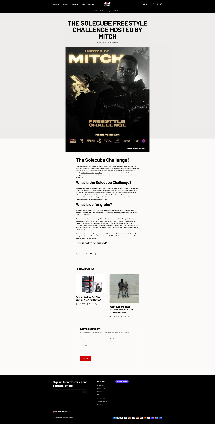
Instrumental (80, 197)
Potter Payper (85, 173)
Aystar (92, 173)
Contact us (100, 385)
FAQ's (83, 4)
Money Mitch (98, 173)
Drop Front (65, 4)
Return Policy (101, 388)
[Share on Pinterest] (91, 254)
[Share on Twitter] (86, 254)
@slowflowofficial (103, 197)
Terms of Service (121, 332)
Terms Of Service (102, 401)
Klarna (99, 404)
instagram (95, 238)
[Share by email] (95, 254)
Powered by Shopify (68, 417)
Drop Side (56, 4)
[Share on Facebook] (82, 254)
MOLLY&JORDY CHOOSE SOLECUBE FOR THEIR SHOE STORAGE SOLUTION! (121, 310)
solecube (133, 166)
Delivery (99, 391)
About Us (91, 4)
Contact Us (75, 4)
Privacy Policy (111, 332)
